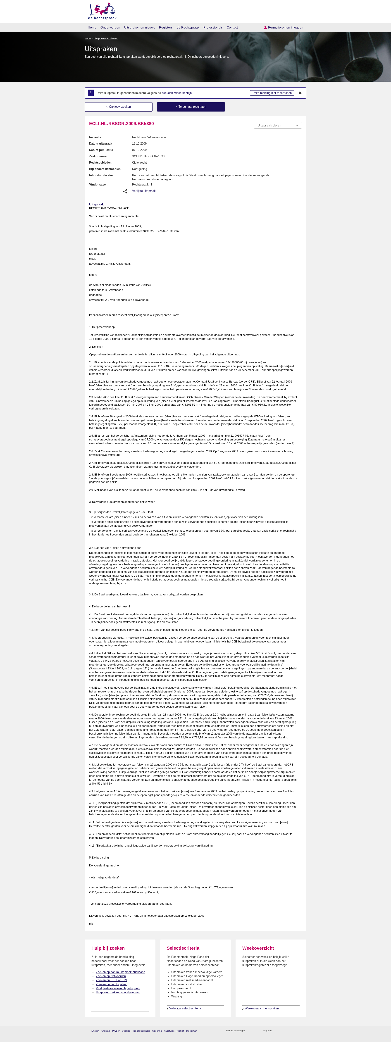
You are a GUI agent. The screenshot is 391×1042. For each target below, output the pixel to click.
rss (249, 1030)
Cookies (126, 1031)
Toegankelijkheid (141, 1031)
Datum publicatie (101, 150)
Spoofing (157, 1031)
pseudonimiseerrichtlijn (177, 93)
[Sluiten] (300, 93)
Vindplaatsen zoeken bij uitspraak (118, 988)
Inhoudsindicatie (101, 175)
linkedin (293, 1030)
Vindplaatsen (98, 184)
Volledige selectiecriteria (185, 1008)
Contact (232, 27)
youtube (299, 1030)
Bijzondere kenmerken (105, 169)
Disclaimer (191, 1031)
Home (92, 27)
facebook (281, 1030)
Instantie (95, 137)
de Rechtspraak (188, 27)
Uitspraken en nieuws (139, 27)
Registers (166, 27)
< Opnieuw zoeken (118, 106)
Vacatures (169, 1031)
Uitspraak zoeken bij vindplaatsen (118, 992)
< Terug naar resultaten (191, 106)
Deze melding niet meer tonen (272, 93)
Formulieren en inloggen (285, 27)
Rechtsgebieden (100, 162)
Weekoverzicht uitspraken (262, 1008)
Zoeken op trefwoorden (111, 976)
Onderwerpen (110, 27)
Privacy (116, 1031)
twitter (276, 1030)
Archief (180, 1031)
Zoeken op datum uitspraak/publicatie (120, 972)
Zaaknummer (98, 156)
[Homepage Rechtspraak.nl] (101, 10)
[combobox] (277, 125)
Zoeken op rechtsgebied (111, 984)
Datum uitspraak (100, 143)
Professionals (213, 27)
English (95, 1031)
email (255, 1030)
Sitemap (105, 1031)
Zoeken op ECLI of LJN (111, 980)
